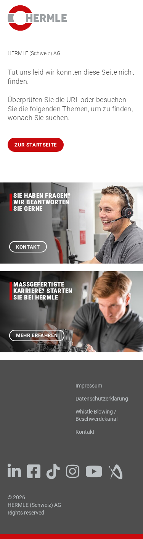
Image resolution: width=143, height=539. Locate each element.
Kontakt (28, 247)
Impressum (89, 386)
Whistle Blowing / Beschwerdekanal (96, 415)
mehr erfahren (37, 335)
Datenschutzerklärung (102, 399)
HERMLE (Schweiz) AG (34, 53)
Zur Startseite (35, 145)
